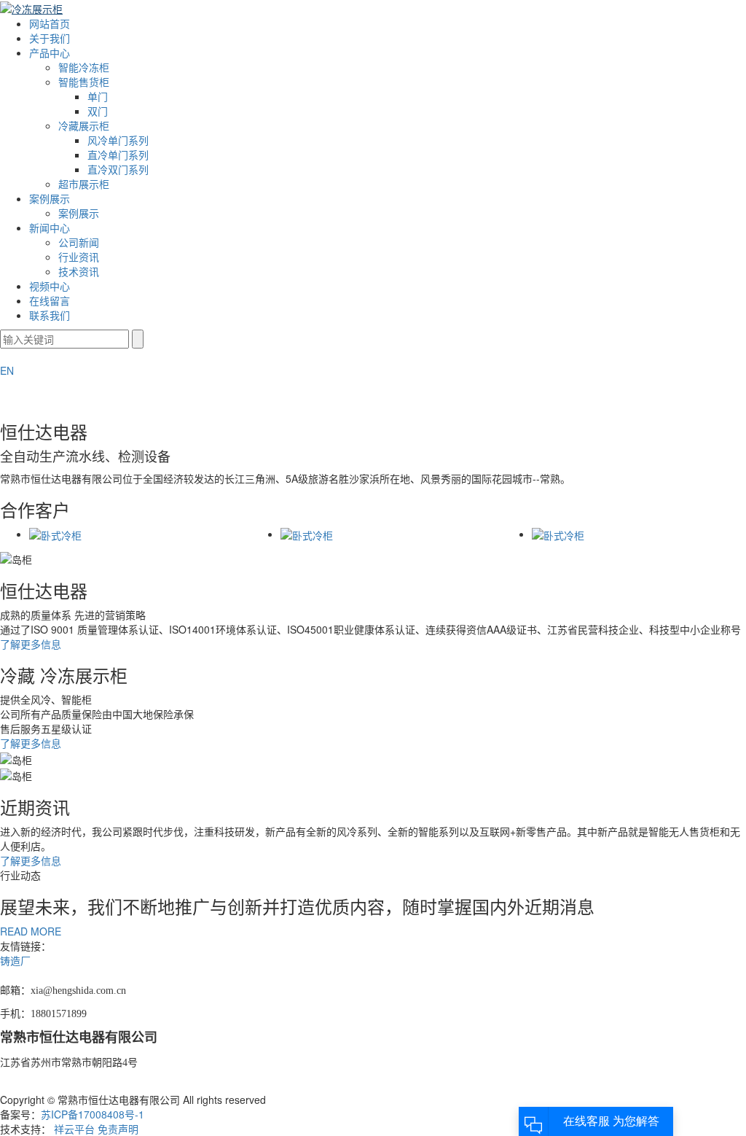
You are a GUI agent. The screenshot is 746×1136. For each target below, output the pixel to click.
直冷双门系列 (118, 169)
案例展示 (49, 198)
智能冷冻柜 (83, 67)
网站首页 (49, 23)
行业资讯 (78, 256)
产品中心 (49, 52)
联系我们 (49, 315)
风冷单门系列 (118, 140)
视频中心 (49, 286)
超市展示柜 (83, 183)
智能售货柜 (83, 81)
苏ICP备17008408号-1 (92, 1114)
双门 (97, 111)
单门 (97, 96)
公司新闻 (78, 242)
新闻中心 (49, 227)
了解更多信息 (30, 644)
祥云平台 (74, 1128)
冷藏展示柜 (83, 125)
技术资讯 (78, 271)
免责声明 (118, 1128)
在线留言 (49, 300)
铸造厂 (15, 960)
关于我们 (49, 38)
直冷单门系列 (118, 154)
